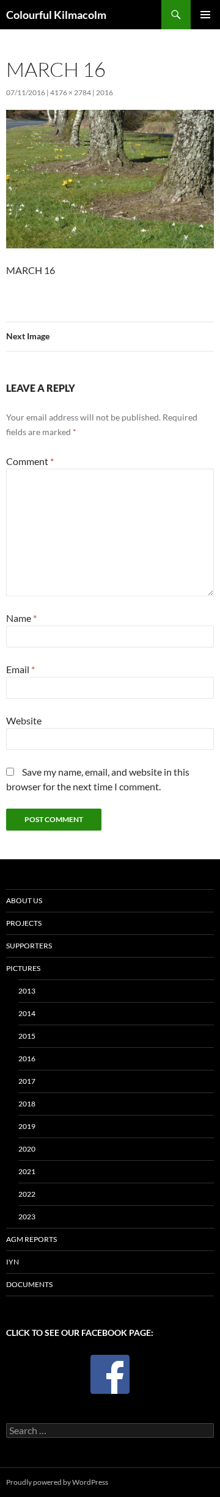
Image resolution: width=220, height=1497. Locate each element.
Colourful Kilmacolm (56, 14)
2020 (26, 1148)
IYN (12, 1261)
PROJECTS (24, 923)
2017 (26, 1081)
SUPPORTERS (29, 945)
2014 (26, 1013)
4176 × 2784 (70, 92)
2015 (26, 1036)
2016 (104, 92)
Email (20, 669)
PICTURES (23, 968)
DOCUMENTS (29, 1284)
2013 (26, 990)
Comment (30, 461)
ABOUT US (24, 900)
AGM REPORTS (31, 1239)
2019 (26, 1126)
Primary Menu (205, 14)
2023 (26, 1216)
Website (24, 720)
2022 (26, 1194)
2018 (26, 1103)
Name (21, 618)
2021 (26, 1171)
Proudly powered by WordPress (57, 1482)
